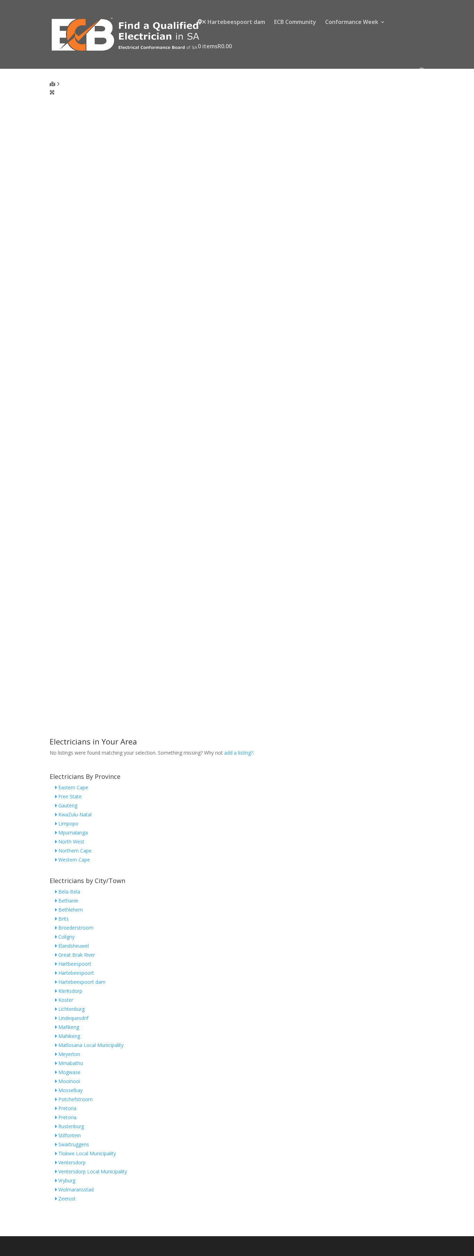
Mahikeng (68, 1036)
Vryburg (66, 1180)
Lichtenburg (71, 1009)
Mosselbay (70, 1090)
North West (70, 841)
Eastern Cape (72, 787)
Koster (65, 1000)
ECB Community (295, 22)
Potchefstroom (75, 1099)
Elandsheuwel (73, 945)
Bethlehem (70, 909)
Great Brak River (76, 954)
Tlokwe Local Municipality (86, 1153)
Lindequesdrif (72, 1018)
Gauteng (67, 805)
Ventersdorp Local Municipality (92, 1171)
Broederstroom (75, 927)
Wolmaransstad (75, 1189)
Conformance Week (351, 22)
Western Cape (73, 859)
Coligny (66, 936)
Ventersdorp (71, 1162)
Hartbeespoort (74, 963)
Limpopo (67, 823)
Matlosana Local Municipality (90, 1045)
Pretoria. (67, 1117)
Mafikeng (68, 1027)
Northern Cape (74, 850)
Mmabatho (70, 1063)
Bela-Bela (68, 891)
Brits (63, 918)
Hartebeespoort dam (235, 22)
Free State (69, 796)
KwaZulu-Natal (74, 814)
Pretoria (66, 1108)
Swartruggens (73, 1144)
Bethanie (67, 900)
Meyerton (68, 1054)
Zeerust (66, 1198)
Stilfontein (69, 1135)
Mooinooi (68, 1081)
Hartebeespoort (75, 973)
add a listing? (238, 752)
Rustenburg (70, 1126)
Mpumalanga (72, 832)
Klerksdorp (69, 991)
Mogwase (69, 1072)
